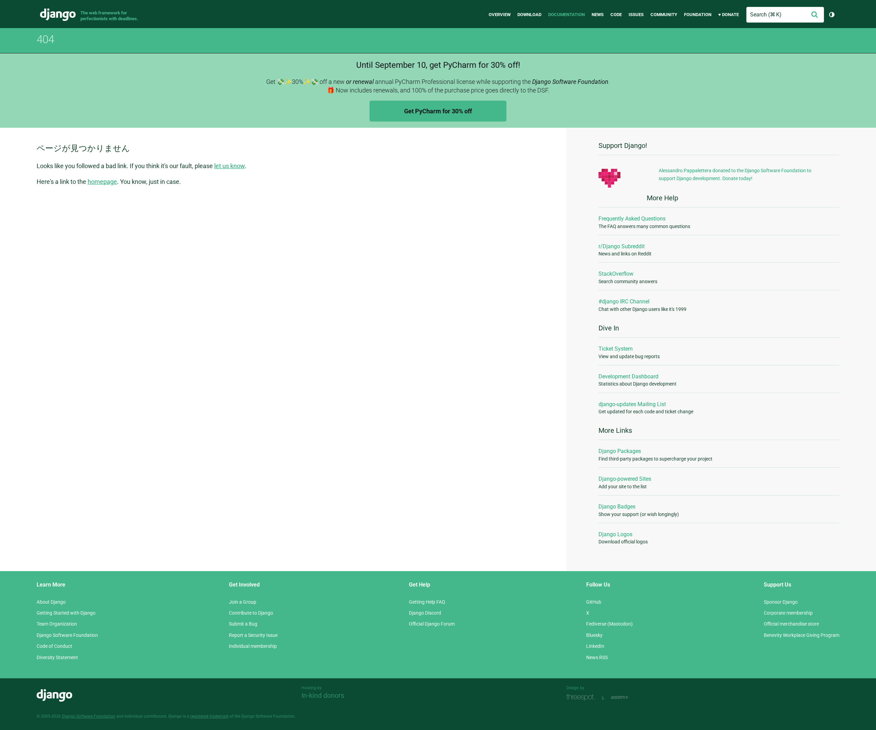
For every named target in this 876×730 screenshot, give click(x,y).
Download (529, 14)
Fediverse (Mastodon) (609, 624)
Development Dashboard (628, 376)
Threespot (582, 697)
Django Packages (619, 451)
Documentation (566, 14)
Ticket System (615, 348)
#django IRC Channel (623, 301)
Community (663, 14)
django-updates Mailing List (632, 404)
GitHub (593, 602)
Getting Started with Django (66, 613)
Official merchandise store (791, 624)
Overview (500, 14)
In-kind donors (322, 695)
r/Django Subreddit (621, 246)
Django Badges (616, 506)
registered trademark (209, 716)
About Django (51, 602)
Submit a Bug (243, 624)
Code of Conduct (54, 646)
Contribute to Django (251, 613)
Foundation (697, 14)
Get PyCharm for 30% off (438, 111)
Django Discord (425, 613)
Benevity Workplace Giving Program (801, 635)
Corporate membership (788, 613)
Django (58, 15)
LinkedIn (595, 646)
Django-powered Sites (624, 479)
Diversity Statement (57, 657)
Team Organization (57, 624)
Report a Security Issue (253, 635)
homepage (102, 181)
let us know (229, 165)
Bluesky (594, 635)
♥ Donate (728, 14)
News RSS (597, 657)
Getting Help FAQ (427, 602)
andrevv (627, 697)
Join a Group (242, 602)
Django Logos (615, 534)
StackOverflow (615, 273)
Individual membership (253, 646)
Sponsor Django (781, 602)
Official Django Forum (432, 624)
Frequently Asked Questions (632, 218)
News (598, 14)
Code (616, 14)
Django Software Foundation (67, 635)
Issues (636, 14)
